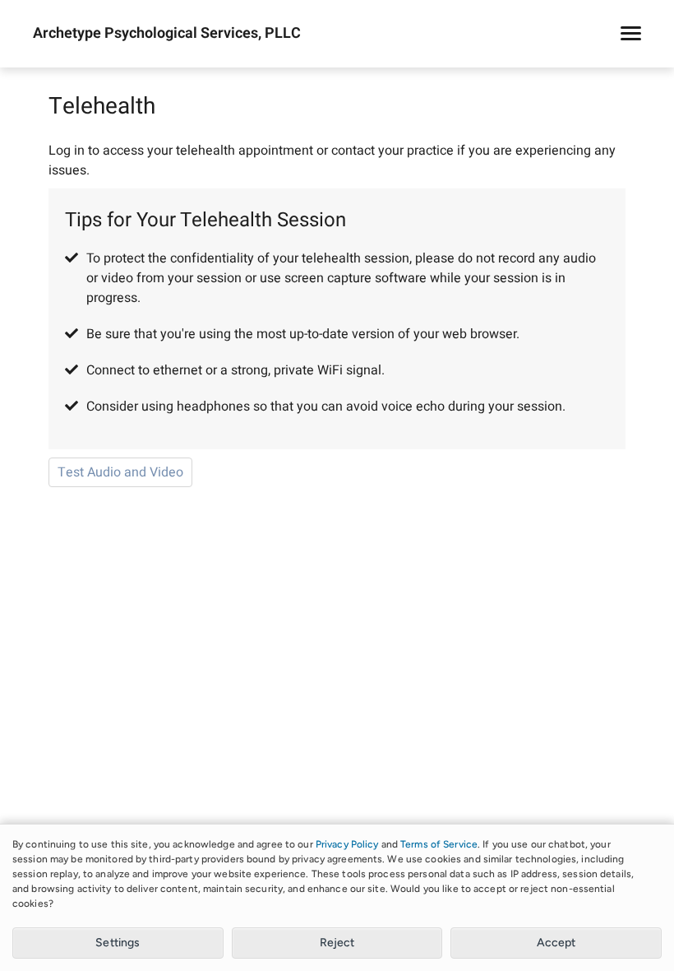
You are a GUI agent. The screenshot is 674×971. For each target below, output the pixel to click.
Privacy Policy (347, 844)
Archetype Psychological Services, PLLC (167, 33)
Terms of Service (439, 844)
